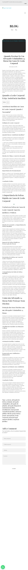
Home (12, 29)
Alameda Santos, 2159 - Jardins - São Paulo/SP (13, 499)
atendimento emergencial (10, 410)
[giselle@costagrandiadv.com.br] (3, 506)
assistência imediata (8, 408)
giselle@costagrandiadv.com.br (10, 506)
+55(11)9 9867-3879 (8, 503)
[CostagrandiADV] (8, 13)
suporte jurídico (7, 419)
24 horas (8, 400)
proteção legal (13, 417)
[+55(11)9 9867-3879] (3, 503)
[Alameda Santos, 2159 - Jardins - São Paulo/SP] (3, 500)
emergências (10, 415)
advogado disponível (14, 406)
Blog (16, 29)
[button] (3, 567)
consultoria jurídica (8, 411)
